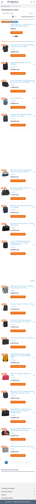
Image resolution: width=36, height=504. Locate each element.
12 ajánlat (12, 118)
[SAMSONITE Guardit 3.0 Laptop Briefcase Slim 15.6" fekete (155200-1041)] (5, 412)
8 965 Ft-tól (14, 177)
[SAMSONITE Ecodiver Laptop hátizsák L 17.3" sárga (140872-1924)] (5, 357)
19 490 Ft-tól (14, 418)
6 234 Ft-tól (14, 452)
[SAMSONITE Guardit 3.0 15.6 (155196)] (5, 66)
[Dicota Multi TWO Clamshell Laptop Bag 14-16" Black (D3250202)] (5, 84)
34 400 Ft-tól (14, 362)
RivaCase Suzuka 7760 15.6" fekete (22, 304)
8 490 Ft (13, 29)
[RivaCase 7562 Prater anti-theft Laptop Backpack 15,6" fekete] (5, 323)
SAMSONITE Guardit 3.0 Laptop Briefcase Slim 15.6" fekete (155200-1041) (21, 411)
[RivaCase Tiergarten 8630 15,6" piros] (5, 377)
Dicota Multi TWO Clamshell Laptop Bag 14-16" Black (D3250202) (22, 81)
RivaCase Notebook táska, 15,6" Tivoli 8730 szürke (21, 188)
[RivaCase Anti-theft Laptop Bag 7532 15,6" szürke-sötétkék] (5, 173)
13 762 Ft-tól (14, 309)
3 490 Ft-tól (14, 103)
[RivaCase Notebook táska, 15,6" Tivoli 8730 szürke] (5, 191)
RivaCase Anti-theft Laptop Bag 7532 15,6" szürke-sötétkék (20, 171)
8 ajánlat (12, 84)
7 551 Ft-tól (14, 327)
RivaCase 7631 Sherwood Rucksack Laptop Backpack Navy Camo (22, 392)
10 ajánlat (12, 210)
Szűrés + (31, 13)
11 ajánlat (12, 174)
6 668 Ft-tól (14, 52)
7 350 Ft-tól (14, 87)
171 (26, 462)
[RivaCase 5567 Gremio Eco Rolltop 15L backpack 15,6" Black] (5, 48)
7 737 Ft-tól (14, 195)
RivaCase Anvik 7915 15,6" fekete (21, 338)
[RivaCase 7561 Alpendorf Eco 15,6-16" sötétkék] (5, 209)
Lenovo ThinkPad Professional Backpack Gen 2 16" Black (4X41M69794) (20, 243)
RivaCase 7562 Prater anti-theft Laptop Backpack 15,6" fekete (21, 321)
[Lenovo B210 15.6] (5, 101)
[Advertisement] (18, 148)
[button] (33, 2)
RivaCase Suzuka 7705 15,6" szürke (22, 446)
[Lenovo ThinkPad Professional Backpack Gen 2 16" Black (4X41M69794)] (5, 244)
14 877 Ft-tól (14, 398)
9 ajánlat (12, 49)
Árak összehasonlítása (18, 55)
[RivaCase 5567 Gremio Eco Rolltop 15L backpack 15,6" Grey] (5, 289)
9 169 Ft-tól (14, 212)
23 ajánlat (12, 67)
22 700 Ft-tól (14, 69)
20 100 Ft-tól (14, 121)
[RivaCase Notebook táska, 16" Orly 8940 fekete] (5, 227)
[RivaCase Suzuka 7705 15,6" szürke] (5, 450)
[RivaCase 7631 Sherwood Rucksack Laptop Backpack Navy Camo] (5, 394)
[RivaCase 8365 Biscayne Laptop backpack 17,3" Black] (5, 117)
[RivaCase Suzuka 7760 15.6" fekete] (5, 307)
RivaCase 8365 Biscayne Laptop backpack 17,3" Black (21, 115)
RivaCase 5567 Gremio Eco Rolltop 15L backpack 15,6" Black (21, 45)
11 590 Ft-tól (14, 380)
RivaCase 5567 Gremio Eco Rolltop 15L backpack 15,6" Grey (21, 287)
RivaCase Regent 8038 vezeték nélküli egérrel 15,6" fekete (20, 429)
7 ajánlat (12, 290)
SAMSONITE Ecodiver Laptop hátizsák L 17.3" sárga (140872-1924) (20, 355)
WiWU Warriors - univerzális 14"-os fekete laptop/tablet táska (22, 25)
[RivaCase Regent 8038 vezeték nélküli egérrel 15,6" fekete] (5, 432)
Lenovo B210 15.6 (16, 98)
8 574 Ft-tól (14, 435)
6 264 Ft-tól (14, 343)
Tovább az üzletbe (17, 32)
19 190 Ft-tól (14, 230)
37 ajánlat (12, 101)
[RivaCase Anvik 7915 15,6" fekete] (5, 341)
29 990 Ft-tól (14, 250)
